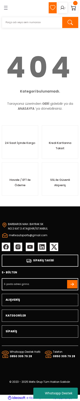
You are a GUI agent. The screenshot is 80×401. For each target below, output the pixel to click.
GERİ (45, 103)
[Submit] (72, 284)
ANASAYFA (26, 108)
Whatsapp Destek (58, 393)
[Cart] (73, 7)
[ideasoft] (17, 398)
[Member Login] (63, 7)
